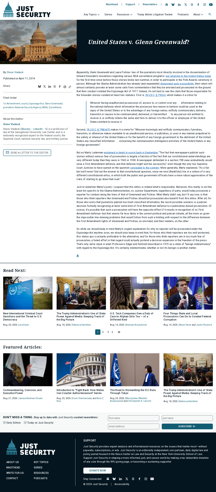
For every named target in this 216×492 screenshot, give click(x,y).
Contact (12, 478)
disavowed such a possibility (177, 83)
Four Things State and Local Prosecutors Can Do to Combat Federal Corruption (187, 316)
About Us (12, 462)
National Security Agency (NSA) (31, 107)
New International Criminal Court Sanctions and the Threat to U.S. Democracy (22, 316)
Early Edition (13, 422)
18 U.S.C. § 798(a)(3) (98, 129)
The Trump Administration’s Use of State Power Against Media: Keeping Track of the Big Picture (81, 316)
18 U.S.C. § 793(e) (155, 95)
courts (24, 103)
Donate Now (97, 470)
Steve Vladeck (15, 72)
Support (130, 4)
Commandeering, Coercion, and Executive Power (22, 392)
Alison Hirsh (185, 325)
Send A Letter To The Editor (29, 152)
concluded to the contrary (144, 167)
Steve (11, 124)
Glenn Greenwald (53, 103)
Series (108, 14)
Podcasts (183, 14)
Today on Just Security (40, 422)
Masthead (112, 4)
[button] (210, 14)
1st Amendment (11, 103)
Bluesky (26, 128)
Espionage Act (36, 103)
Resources (123, 14)
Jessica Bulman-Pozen (31, 398)
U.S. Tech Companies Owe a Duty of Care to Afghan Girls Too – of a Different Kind (132, 316)
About (196, 14)
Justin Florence (204, 325)
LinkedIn (38, 128)
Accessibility (122, 484)
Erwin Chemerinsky (82, 398)
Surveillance (55, 107)
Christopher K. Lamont (139, 401)
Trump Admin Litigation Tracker (155, 14)
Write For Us (15, 472)
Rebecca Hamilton (81, 325)
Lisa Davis (24, 325)
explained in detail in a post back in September (131, 152)
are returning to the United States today (188, 76)
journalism (8, 107)
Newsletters (150, 4)
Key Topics (90, 14)
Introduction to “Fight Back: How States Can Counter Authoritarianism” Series (80, 392)
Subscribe (185, 426)
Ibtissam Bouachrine (136, 325)
